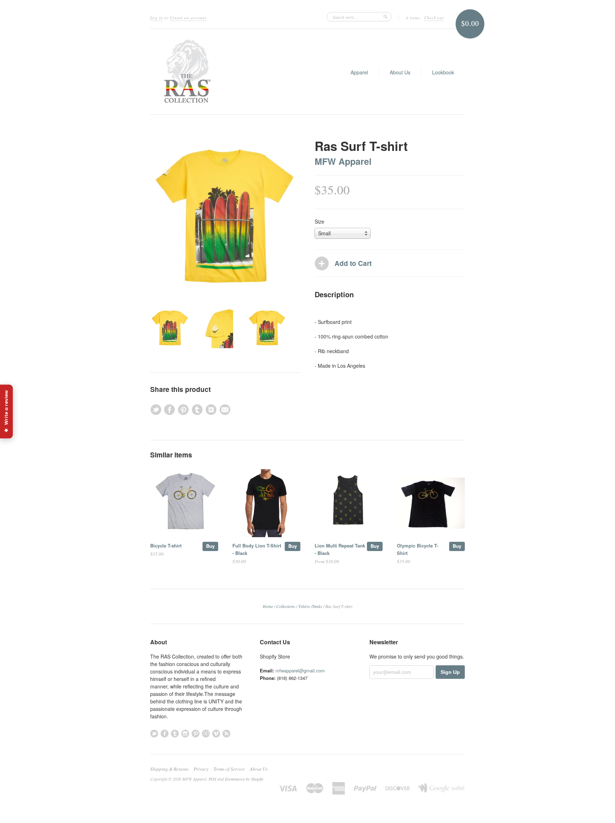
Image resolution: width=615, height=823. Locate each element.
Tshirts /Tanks (310, 606)
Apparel (359, 72)
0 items (413, 17)
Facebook (165, 733)
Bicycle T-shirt (166, 545)
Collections (285, 606)
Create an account (188, 17)
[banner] (185, 71)
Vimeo (216, 733)
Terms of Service (229, 768)
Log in (156, 17)
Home (268, 606)
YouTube (206, 733)
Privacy (201, 768)
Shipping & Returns (169, 768)
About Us (400, 72)
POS (212, 779)
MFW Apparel (343, 161)
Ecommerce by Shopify (244, 779)
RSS (226, 733)
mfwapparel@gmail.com (300, 670)
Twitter (154, 733)
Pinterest (195, 733)
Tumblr (175, 733)
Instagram (185, 733)
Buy (210, 545)
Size (319, 221)
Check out (434, 17)
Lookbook (443, 72)
